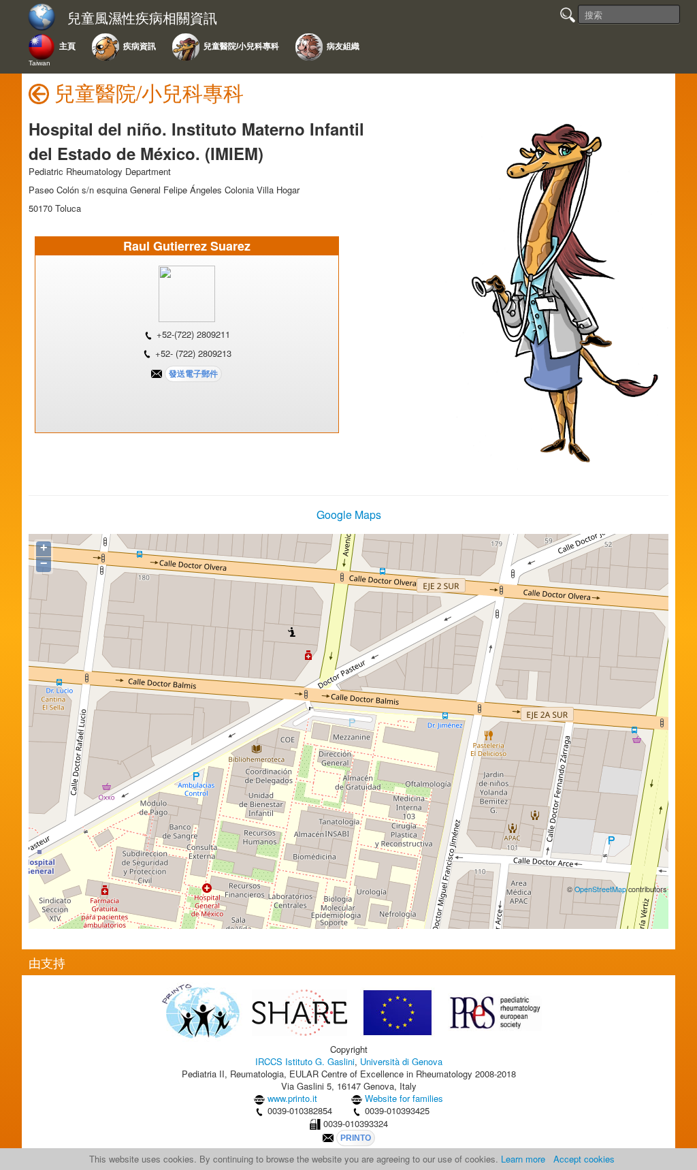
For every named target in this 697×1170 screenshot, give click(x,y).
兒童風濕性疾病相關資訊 (142, 18)
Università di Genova (401, 1061)
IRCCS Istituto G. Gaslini (305, 1061)
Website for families (404, 1098)
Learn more (523, 1158)
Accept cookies (584, 1158)
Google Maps (349, 514)
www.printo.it (292, 1098)
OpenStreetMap (600, 889)
